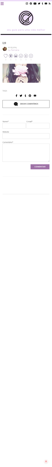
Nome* (6, 122)
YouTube (35, 3)
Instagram (27, 3)
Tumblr (42, 3)
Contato (46, 3)
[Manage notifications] (46, 461)
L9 (4, 43)
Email (35, 95)
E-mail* (30, 122)
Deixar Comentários (29, 104)
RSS (50, 3)
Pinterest (31, 3)
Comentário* (8, 142)
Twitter (39, 3)
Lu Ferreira (13, 50)
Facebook (16, 95)
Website (6, 132)
